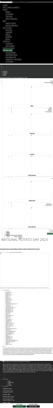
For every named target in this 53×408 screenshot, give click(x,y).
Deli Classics (8, 309)
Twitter (4, 75)
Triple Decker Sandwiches (11, 340)
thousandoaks (8, 354)
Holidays (7, 322)
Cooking (7, 305)
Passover (8, 329)
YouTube (5, 74)
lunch (23, 351)
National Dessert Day (10, 328)
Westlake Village (21, 354)
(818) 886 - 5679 (6, 394)
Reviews (9, 37)
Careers (9, 32)
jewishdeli (43, 350)
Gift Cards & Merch (11, 7)
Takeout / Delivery (14, 59)
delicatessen (39, 349)
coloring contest (14, 349)
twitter (15, 354)
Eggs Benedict (9, 315)
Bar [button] (52, 178)
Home (5, 5)
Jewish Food (8, 324)
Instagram (5, 72)
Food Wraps (8, 319)
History (9, 30)
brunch (41, 348)
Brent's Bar (20, 348)
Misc (7, 327)
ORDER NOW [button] (50, 234)
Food (5, 9)
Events (7, 316)
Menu (8, 12)
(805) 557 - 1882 (6, 402)
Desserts (8, 312)
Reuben (33, 353)
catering (46, 348)
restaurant (27, 353)
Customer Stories (9, 307)
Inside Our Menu (9, 323)
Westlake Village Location (8, 396)
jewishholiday (6, 351)
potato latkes (20, 353)
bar (4, 348)
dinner (6, 350)
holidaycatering (35, 350)
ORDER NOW (7, 50)
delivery (45, 349)
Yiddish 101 (8, 344)
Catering (9, 14)
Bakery (7, 296)
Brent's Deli (26, 348)
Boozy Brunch (12, 25)
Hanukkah (8, 320)
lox (18, 351)
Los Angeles (13, 351)
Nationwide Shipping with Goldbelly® (11, 54)
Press (8, 34)
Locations (10, 46)
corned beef (22, 349)
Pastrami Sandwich (10, 331)
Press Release (9, 332)
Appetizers (8, 292)
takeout (44, 353)
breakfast (9, 348)
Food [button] (52, 83)
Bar (4, 21)
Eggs (7, 314)
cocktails (7, 349)
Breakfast (8, 298)
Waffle (7, 342)
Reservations (8, 48)
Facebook (5, 71)
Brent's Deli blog (34, 348)
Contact (6, 41)
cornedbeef (29, 349)
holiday (28, 350)
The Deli (9, 16)
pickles (14, 353)
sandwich (39, 353)
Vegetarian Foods (9, 341)
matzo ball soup (29, 351)
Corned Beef (8, 306)
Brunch (7, 301)
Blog (8, 39)
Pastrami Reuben (7, 353)
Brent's (14, 348)
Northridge (36, 351)
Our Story (7, 28)
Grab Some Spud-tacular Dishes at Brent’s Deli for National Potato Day (20, 249)
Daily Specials (11, 18)
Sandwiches (8, 336)
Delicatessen (8, 310)
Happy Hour (11, 23)
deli (34, 349)
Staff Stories (8, 339)
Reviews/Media (9, 333)
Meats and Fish (9, 326)
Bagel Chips (8, 294)
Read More (19, 252)
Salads (7, 335)
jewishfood (49, 350)
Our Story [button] (51, 230)
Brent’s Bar (8, 299)
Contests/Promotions (10, 303)
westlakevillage (30, 354)
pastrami (48, 351)
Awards (7, 293)
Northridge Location (7, 388)
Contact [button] (51, 231)
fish (10, 350)
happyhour (23, 350)
